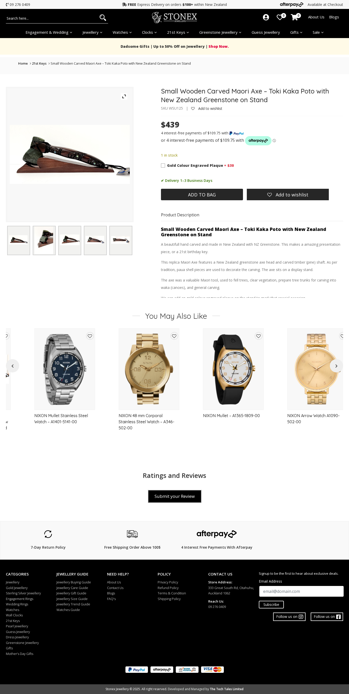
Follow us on (324, 616)
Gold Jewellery (17, 587)
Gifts (294, 32)
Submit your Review (175, 496)
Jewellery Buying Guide (73, 582)
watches (120, 32)
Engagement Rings (19, 598)
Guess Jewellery (266, 32)
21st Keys (176, 32)
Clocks (147, 32)
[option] (48, 386)
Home (23, 63)
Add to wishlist (209, 108)
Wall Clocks (14, 615)
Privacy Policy (168, 582)
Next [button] (337, 365)
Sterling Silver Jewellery (23, 593)
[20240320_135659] (69, 239)
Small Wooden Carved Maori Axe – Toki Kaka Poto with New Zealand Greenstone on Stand (121, 63)
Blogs (334, 16)
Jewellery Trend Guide (73, 604)
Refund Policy (168, 587)
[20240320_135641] (95, 240)
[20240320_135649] (18, 239)
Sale (316, 32)
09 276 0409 (20, 4)
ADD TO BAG (202, 195)
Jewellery (91, 32)
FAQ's (111, 598)
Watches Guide (68, 609)
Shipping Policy (169, 598)
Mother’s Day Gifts (19, 653)
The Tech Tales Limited (226, 689)
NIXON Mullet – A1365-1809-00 (214, 415)
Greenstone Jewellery (218, 32)
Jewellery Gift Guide (71, 593)
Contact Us (115, 587)
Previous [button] (12, 365)
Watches (12, 609)
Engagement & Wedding (47, 32)
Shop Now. (218, 46)
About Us (316, 16)
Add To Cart (48, 403)
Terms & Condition (172, 593)
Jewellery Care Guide (72, 587)
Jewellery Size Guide (72, 598)
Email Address (270, 581)
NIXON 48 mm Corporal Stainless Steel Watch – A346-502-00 (130, 421)
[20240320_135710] (43, 240)
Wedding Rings (17, 604)
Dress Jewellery (17, 637)
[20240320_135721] (120, 240)
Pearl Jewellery (17, 626)
